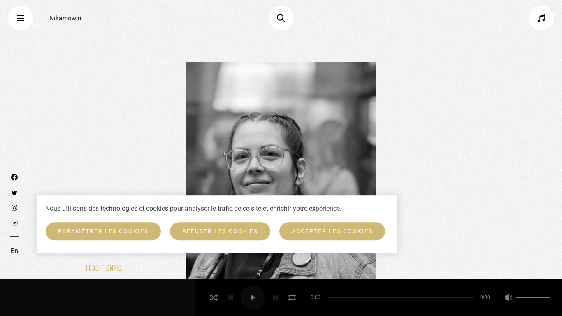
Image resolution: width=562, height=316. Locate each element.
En (14, 250)
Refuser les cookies (220, 231)
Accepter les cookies (332, 231)
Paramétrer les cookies (103, 231)
